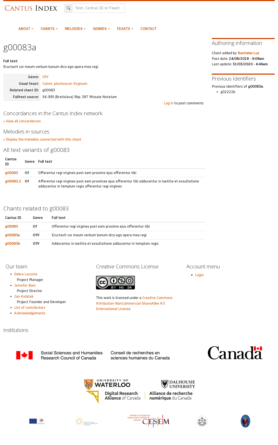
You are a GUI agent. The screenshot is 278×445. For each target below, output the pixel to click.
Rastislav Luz (248, 53)
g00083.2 (13, 181)
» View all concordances (22, 121)
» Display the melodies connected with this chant (42, 139)
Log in (168, 103)
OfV (45, 77)
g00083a (12, 235)
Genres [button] (100, 29)
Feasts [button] (124, 29)
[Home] (32, 6)
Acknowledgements (29, 313)
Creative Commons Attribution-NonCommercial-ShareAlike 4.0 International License (134, 303)
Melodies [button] (74, 29)
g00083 (11, 173)
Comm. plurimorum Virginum (64, 84)
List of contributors (29, 307)
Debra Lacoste (25, 274)
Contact (149, 29)
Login (199, 275)
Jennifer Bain (25, 285)
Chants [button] (48, 29)
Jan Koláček (23, 296)
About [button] (24, 29)
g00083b (12, 243)
